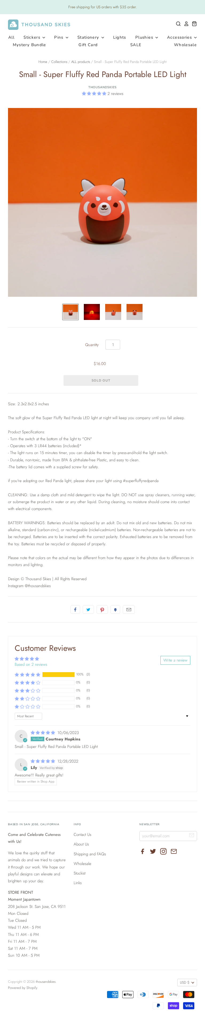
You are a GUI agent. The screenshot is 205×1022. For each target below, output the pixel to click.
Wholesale (185, 44)
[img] (43, 733)
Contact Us (82, 834)
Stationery (89, 37)
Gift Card (88, 44)
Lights (119, 37)
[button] (95, 94)
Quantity (92, 345)
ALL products (80, 61)
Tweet (88, 609)
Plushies (145, 37)
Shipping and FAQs (90, 854)
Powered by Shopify (22, 987)
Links (78, 883)
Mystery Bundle (29, 44)
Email (129, 609)
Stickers (32, 37)
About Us (81, 844)
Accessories (180, 37)
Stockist (79, 873)
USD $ (185, 982)
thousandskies (102, 87)
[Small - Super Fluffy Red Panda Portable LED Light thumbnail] (70, 312)
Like (75, 609)
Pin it (102, 609)
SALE (135, 44)
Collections (59, 61)
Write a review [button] (175, 660)
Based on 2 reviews (31, 664)
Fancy (115, 609)
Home (42, 61)
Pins (59, 37)
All (11, 37)
